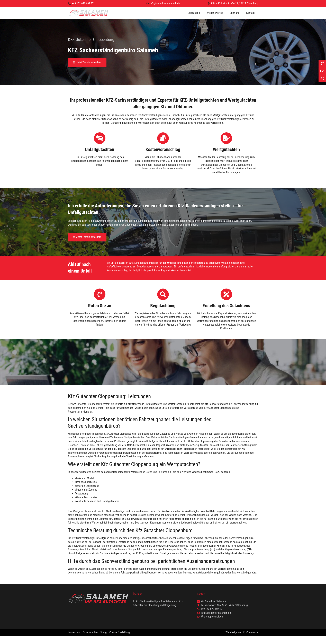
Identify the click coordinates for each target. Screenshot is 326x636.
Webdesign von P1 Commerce (241, 632)
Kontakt (250, 12)
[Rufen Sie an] (99, 294)
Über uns (234, 12)
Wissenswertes (215, 12)
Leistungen (194, 12)
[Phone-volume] (322, 63)
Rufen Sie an (99, 305)
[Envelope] (322, 71)
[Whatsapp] (322, 78)
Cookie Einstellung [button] (119, 632)
